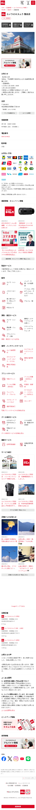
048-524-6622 (5, 136)
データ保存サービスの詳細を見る (12, 433)
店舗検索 (22, 1)
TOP (2, 7)
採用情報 (18, 785)
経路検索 (18, 806)
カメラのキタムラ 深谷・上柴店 (14, 628)
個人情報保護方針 (11, 783)
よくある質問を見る (8, 710)
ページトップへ (29, 778)
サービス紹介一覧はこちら (18, 510)
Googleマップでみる (18, 606)
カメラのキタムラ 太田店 (12, 640)
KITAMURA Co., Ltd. (14, 797)
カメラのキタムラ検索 (20, 7)
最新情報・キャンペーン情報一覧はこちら (18, 259)
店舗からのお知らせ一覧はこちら (18, 574)
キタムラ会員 (28, 1)
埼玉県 (3, 10)
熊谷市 (9, 10)
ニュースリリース (24, 783)
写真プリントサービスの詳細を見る (13, 410)
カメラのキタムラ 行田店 (12, 616)
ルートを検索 (26, 113)
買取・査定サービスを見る (10, 339)
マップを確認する (9, 113)
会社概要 (10, 785)
